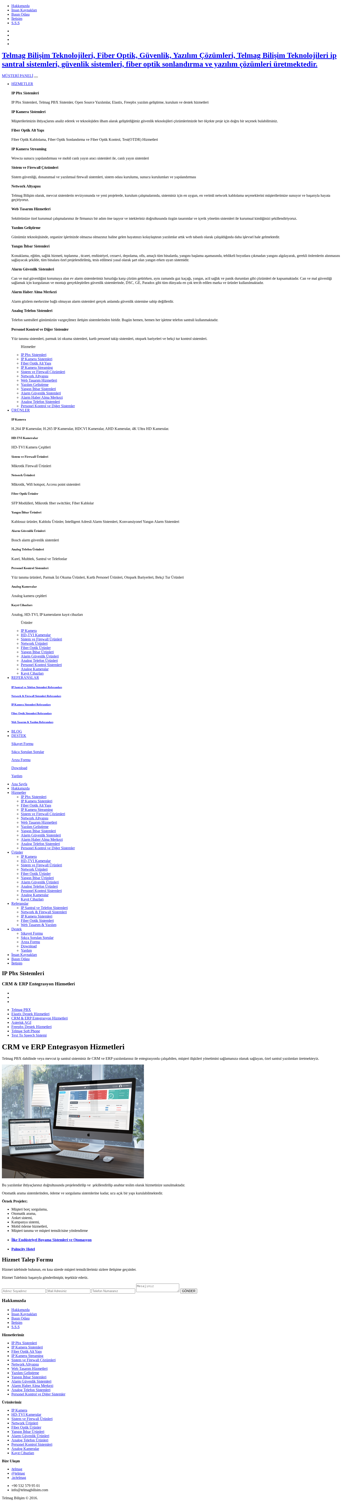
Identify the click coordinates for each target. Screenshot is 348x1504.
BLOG (16, 731)
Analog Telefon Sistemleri (40, 402)
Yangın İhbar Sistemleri (38, 389)
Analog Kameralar (35, 669)
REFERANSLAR (25, 678)
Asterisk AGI (21, 1022)
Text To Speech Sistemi (29, 1035)
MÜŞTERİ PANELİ (17, 76)
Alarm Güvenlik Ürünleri (40, 656)
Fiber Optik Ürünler (36, 648)
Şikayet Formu (32, 933)
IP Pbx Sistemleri (33, 355)
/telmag (16, 1469)
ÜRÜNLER (20, 410)
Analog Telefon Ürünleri (39, 660)
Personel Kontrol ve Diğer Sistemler (48, 406)
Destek (16, 929)
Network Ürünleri (34, 643)
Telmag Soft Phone (25, 1031)
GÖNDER (188, 1291)
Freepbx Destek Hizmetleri (31, 1027)
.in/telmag (18, 1478)
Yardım (26, 950)
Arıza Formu (30, 942)
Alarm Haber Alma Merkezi (42, 397)
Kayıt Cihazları (32, 673)
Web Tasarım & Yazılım (38, 925)
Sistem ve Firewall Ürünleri (41, 639)
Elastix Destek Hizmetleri (30, 1014)
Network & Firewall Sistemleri (44, 912)
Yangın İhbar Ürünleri (37, 652)
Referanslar (19, 903)
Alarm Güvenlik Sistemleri (41, 393)
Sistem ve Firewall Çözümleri (43, 372)
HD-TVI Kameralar (36, 635)
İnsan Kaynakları (24, 10)
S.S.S (15, 23)
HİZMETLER (22, 84)
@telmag (18, 1473)
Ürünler (17, 852)
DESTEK (18, 736)
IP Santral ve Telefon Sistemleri (44, 908)
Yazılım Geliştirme (35, 385)
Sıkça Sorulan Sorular (37, 938)
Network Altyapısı (34, 376)
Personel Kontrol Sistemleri (41, 665)
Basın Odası (20, 14)
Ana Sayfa (19, 784)
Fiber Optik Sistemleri (37, 921)
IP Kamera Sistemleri (36, 359)
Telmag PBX (21, 1010)
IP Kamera (29, 631)
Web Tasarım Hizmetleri (39, 380)
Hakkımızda (20, 6)
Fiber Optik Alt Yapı (36, 363)
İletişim (16, 19)
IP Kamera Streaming (37, 368)
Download (29, 946)
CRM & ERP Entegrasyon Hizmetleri (39, 1018)
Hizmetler (18, 793)
